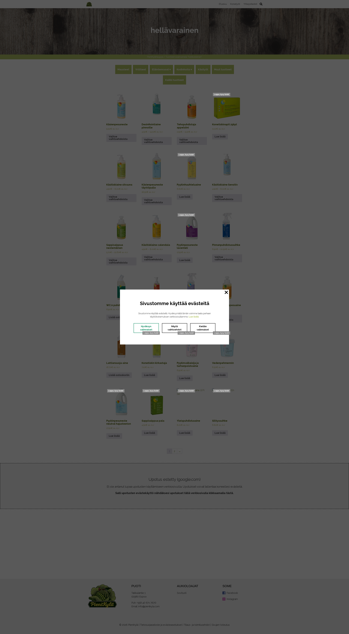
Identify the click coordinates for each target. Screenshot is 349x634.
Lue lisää (194, 316)
